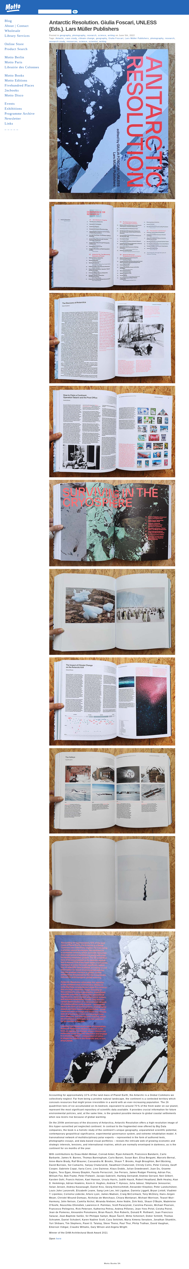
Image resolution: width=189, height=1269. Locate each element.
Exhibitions (13, 108)
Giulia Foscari (116, 38)
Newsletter (13, 118)
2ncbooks (12, 90)
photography (78, 35)
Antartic (60, 38)
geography (65, 35)
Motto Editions (16, 80)
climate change (86, 38)
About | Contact (17, 26)
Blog (8, 21)
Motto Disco (14, 95)
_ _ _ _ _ (11, 128)
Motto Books (14, 75)
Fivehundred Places (19, 85)
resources (72, 41)
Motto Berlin (14, 57)
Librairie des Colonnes (22, 67)
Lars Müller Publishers (137, 38)
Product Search (16, 49)
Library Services (17, 36)
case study (71, 38)
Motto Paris (13, 62)
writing (111, 35)
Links (9, 123)
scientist (93, 41)
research (92, 35)
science (102, 35)
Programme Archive (20, 113)
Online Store (14, 44)
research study (57, 41)
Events (10, 103)
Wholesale (12, 31)
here (58, 1238)
